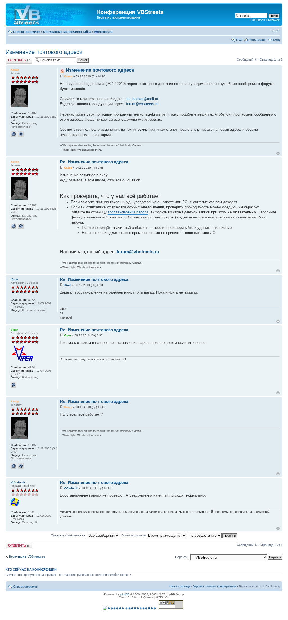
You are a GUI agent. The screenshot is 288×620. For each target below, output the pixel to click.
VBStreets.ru (103, 31)
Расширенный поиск (265, 20)
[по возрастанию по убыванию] (212, 535)
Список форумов (26, 31)
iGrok (14, 279)
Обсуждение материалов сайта (67, 31)
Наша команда (179, 586)
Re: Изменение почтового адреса (94, 161)
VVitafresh (18, 482)
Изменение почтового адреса (44, 52)
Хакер (15, 69)
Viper (14, 329)
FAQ (239, 39)
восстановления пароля (128, 212)
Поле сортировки (134, 535)
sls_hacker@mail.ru (142, 99)
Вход (276, 39)
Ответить (12, 58)
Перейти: (181, 557)
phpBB (124, 594)
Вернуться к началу (278, 153)
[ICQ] (21, 134)
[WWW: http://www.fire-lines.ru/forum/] (13, 134)
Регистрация (257, 39)
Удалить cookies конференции (214, 586)
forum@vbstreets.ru (142, 104)
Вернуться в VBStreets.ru (27, 556)
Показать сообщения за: (69, 535)
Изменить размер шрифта (275, 30)
